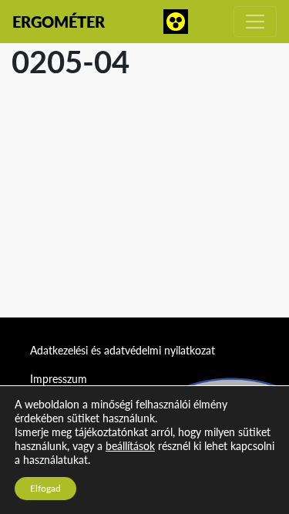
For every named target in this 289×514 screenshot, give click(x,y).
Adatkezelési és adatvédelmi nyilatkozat (122, 350)
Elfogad (45, 488)
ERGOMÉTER (58, 21)
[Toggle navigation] (255, 21)
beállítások (130, 445)
